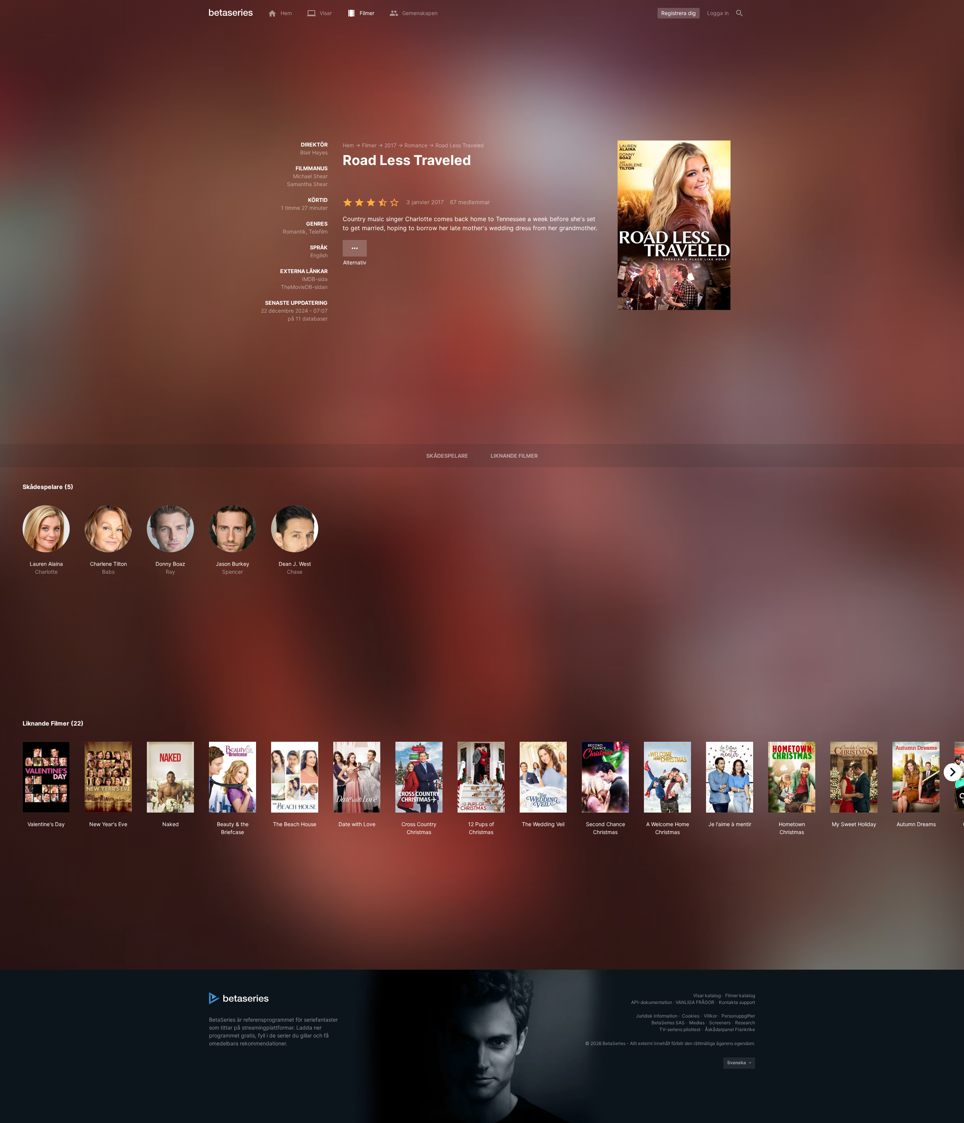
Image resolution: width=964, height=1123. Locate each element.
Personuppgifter (738, 1016)
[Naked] (170, 777)
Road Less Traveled (459, 145)
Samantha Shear (307, 184)
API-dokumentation (651, 1002)
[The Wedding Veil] (543, 777)
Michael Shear (310, 176)
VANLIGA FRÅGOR (695, 1002)
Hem (348, 145)
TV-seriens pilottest (679, 1029)
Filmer (369, 145)
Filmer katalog (740, 995)
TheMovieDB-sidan (304, 287)
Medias (697, 1022)
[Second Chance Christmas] (605, 777)
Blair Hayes (314, 152)
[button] (46, 540)
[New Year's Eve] (108, 777)
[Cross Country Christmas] (418, 777)
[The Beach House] (294, 777)
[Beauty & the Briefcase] (232, 777)
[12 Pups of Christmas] (481, 777)
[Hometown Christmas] (791, 777)
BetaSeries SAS (668, 1022)
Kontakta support (737, 1002)
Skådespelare (447, 455)
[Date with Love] (356, 777)
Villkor (710, 1016)
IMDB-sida (315, 279)
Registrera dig (678, 13)
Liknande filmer (514, 455)
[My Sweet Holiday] (853, 777)
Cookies (690, 1016)
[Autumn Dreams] (916, 777)
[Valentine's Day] (46, 777)
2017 (390, 145)
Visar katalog (707, 995)
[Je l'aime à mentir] (729, 777)
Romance (415, 145)
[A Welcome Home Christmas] (667, 777)
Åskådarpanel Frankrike (730, 1029)
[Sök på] (739, 13)
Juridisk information (656, 1016)
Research (745, 1022)
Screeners (720, 1022)
